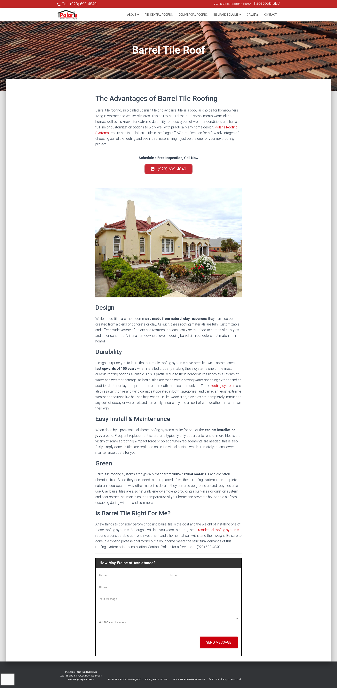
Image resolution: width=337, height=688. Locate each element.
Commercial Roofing (193, 14)
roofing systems (223, 386)
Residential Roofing (159, 14)
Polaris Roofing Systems (189, 679)
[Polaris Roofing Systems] (67, 14)
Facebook (262, 3)
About (132, 14)
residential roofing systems (218, 530)
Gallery (252, 14)
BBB (276, 3)
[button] (138, 14)
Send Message (218, 642)
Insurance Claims (226, 14)
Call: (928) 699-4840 (79, 4)
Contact (270, 14)
